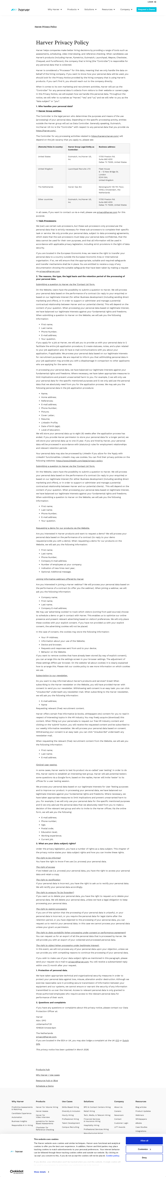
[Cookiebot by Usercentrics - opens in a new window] (16, 1172)
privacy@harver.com (107, 212)
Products (40, 1101)
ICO (117, 1040)
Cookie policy (112, 1156)
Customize (143, 1149)
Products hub (43, 1069)
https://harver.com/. (46, 130)
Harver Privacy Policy (46, 26)
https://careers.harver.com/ (105, 136)
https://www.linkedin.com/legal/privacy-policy (79, 461)
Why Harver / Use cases (48, 1075)
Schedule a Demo (45, 1086)
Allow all (144, 1141)
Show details (40, 1172)
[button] (55, 9)
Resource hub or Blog (47, 1080)
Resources (141, 1101)
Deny (144, 1158)
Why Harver (18, 1101)
